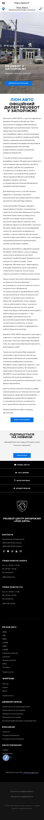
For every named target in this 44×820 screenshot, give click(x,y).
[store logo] (22, 3)
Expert (5, 687)
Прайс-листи (8, 672)
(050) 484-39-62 (8, 603)
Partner (5, 684)
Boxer (4, 691)
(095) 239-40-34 (8, 577)
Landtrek (6, 657)
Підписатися (22, 455)
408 (3, 635)
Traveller (6, 667)
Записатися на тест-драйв (13, 710)
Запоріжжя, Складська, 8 (13, 539)
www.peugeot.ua (30, 772)
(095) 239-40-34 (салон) (12, 543)
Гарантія (6, 732)
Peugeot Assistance (10, 735)
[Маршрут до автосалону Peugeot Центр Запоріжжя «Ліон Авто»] (3, 9)
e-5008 (5, 649)
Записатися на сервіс (11, 717)
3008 (4, 639)
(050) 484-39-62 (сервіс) (12, 546)
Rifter (4, 664)
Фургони (8, 679)
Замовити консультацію (19, 83)
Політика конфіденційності (22, 791)
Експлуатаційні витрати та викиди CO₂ (19, 721)
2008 (4, 632)
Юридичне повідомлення (22, 796)
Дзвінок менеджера (22, 419)
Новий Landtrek (9, 660)
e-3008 (5, 642)
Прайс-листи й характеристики (16, 706)
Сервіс (5, 750)
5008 (4, 646)
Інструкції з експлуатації (13, 739)
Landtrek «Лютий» (10, 653)
